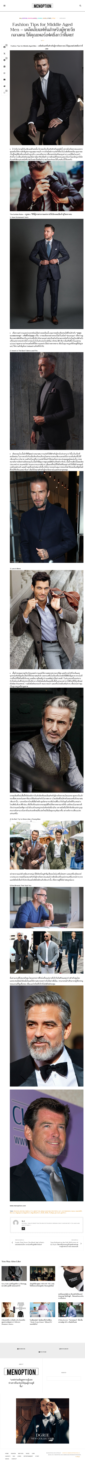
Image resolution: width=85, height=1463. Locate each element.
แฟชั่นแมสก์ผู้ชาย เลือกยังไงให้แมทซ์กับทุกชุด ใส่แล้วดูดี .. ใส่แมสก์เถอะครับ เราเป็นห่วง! (70, 1296)
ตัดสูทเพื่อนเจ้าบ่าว (35, 1213)
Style (53, 18)
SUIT (59, 1211)
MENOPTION (36, 1211)
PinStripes (54, 1211)
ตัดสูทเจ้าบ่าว (26, 1213)
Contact (14, 1459)
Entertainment (28, 1456)
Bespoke (24, 18)
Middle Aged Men (46, 1211)
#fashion (16, 1211)
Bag (20, 18)
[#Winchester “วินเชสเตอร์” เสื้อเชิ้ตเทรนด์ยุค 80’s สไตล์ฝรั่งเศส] (70, 1309)
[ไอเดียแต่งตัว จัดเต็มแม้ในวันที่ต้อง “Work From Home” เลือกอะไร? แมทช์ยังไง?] (42, 1309)
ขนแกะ (73, 1211)
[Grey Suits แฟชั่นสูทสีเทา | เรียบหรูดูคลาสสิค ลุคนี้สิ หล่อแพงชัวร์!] (14, 1273)
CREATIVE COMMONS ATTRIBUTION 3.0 (71, 1452)
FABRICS (27, 1211)
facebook (21, 1349)
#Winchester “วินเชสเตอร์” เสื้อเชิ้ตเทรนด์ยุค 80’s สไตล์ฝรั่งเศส (70, 1321)
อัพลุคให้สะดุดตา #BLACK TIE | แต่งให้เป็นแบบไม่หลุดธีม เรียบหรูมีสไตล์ (42, 1285)
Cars (33, 1453)
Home (6, 1453)
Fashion (30, 18)
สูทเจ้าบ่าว (63, 1213)
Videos (7, 1459)
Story (49, 18)
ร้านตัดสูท (51, 1213)
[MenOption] (42, 6)
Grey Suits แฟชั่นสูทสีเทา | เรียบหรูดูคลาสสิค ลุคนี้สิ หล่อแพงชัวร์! (14, 1285)
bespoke (22, 1211)
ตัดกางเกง (12, 1213)
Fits (31, 1211)
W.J (43, 40)
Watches (20, 1453)
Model (35, 18)
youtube (43, 1352)
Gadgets (7, 1456)
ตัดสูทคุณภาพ (19, 1213)
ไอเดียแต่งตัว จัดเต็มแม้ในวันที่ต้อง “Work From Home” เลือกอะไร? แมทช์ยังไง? (41, 1322)
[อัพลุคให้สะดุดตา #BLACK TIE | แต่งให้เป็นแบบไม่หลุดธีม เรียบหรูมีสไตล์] (42, 1273)
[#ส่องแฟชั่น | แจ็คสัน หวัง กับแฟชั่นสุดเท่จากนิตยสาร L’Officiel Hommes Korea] (14, 1309)
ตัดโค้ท (46, 1213)
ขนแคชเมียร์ (78, 1211)
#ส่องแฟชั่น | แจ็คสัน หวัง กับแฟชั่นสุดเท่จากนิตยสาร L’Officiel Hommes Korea (13, 1322)
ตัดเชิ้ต (42, 1213)
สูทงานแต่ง (57, 1213)
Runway (40, 18)
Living (19, 1456)
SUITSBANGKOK (66, 1211)
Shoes (45, 18)
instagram (64, 1349)
